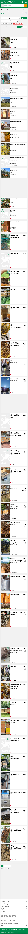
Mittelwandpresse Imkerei (16, 613)
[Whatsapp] (12, 915)
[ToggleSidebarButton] (2, 2)
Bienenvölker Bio (14, 416)
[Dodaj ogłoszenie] (23, 2)
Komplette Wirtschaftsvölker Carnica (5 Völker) (17, 158)
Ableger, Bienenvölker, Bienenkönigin (15, 847)
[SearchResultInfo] (6, 26)
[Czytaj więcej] (26, 13)
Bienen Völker (15, 523)
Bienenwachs (12, 133)
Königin (13, 666)
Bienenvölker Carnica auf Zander (16, 98)
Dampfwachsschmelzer (16, 792)
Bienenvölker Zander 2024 (15, 110)
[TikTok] (10, 916)
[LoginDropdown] (26, 2)
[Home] (9, 2)
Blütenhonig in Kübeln (14, 62)
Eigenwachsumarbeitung (16, 361)
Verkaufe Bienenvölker (14, 811)
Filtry (25, 18)
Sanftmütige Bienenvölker (14, 344)
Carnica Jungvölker (14, 198)
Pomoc (4, 920)
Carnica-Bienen (13, 169)
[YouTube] (2, 916)
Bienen (12, 289)
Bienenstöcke (15, 487)
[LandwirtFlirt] (15, 916)
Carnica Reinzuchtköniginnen (16, 559)
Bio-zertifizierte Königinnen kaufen (15, 685)
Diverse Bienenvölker (14, 506)
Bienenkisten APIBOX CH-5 (15, 221)
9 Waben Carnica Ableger (13, 703)
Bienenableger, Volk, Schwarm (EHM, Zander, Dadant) (15, 272)
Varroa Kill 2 (14, 774)
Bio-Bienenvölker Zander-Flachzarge (14, 757)
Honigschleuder (13, 74)
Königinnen (14, 253)
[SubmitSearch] (25, 5)
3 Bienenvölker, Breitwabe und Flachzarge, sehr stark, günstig (15, 739)
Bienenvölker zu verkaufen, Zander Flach (15, 434)
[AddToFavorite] (2, 38)
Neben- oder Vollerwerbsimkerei (16, 649)
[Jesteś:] (1, 9)
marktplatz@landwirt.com (9, 932)
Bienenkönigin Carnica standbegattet (17, 144)
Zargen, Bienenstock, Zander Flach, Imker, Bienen (15, 470)
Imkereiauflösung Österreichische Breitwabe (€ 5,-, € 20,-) (16, 122)
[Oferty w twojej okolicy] (2, 5)
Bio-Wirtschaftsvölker (16, 326)
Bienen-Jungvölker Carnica (14, 541)
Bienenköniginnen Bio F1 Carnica (16, 452)
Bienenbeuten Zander (15, 721)
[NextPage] (10, 866)
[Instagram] (5, 916)
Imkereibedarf (15, 307)
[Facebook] (7, 916)
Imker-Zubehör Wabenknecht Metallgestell (15, 236)
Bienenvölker (12, 38)
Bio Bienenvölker (13, 87)
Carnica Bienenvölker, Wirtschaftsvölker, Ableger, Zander (16, 829)
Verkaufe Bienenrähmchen (15, 51)
